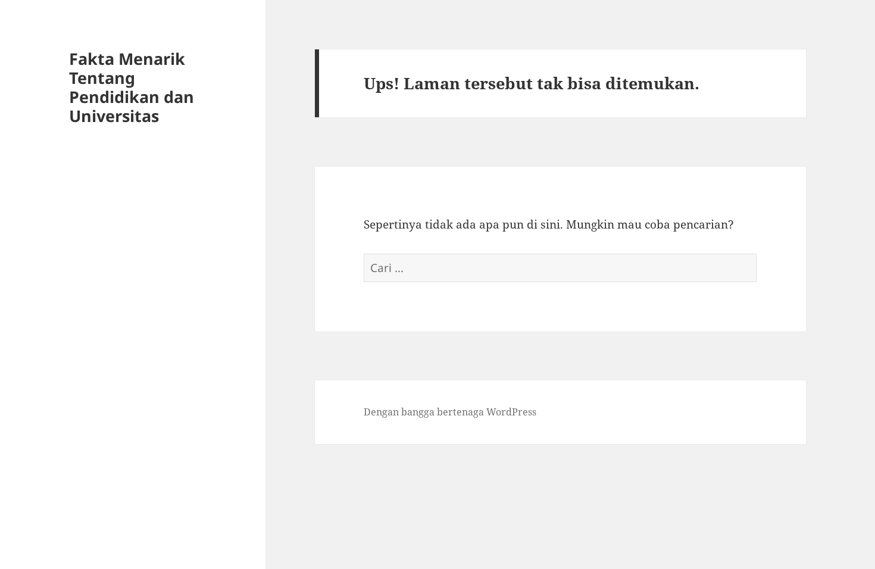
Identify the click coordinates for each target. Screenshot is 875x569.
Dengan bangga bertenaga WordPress (450, 411)
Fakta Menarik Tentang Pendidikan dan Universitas (131, 87)
